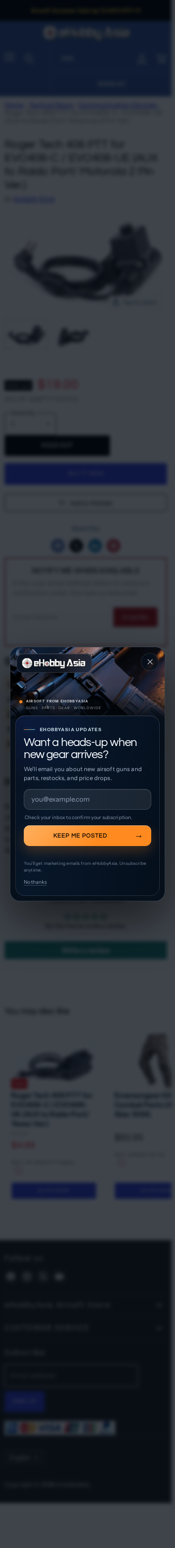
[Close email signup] (150, 662)
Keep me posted (80, 836)
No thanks (35, 882)
